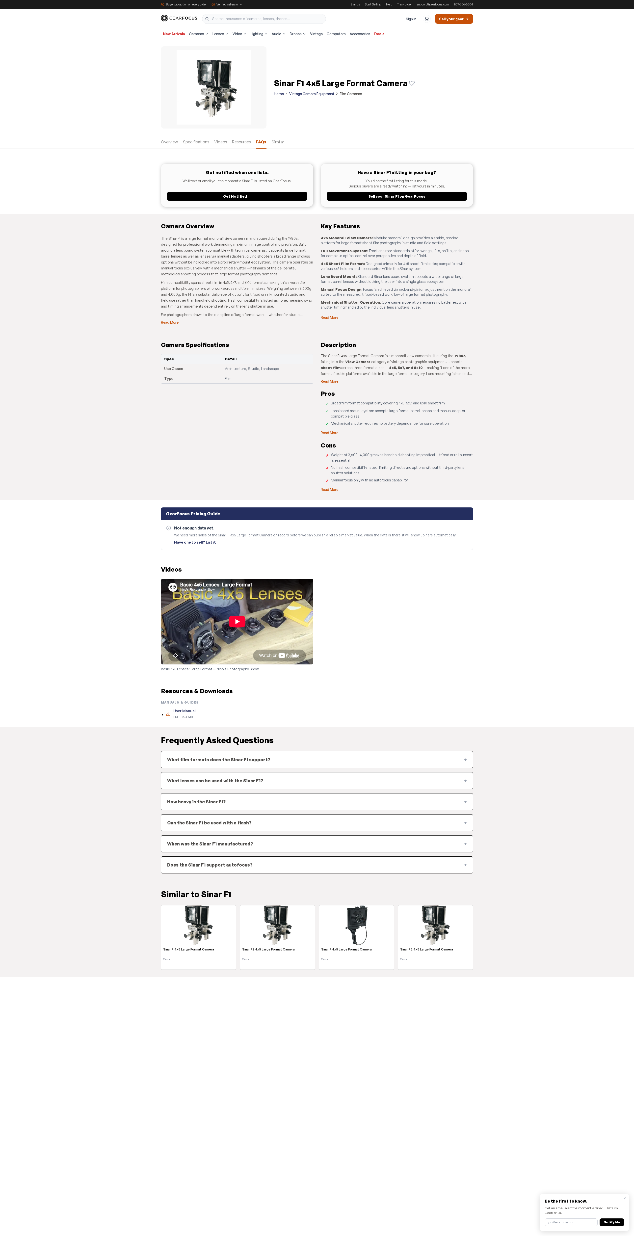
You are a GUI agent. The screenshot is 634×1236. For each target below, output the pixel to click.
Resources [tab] (241, 141)
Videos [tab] (220, 141)
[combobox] (264, 19)
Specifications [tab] (196, 141)
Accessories (360, 34)
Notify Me (612, 1222)
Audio (276, 34)
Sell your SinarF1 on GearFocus (397, 196)
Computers (336, 34)
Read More (170, 322)
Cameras (196, 34)
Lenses (218, 34)
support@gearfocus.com (433, 4)
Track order (404, 4)
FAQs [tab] (261, 141)
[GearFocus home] (179, 19)
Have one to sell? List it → (197, 542)
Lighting (257, 34)
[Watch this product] (411, 83)
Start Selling (373, 4)
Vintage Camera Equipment (311, 94)
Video (237, 34)
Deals (379, 34)
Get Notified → (237, 196)
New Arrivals (174, 34)
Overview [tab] (169, 141)
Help (389, 4)
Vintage (316, 34)
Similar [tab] (277, 141)
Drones (296, 34)
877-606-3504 (463, 4)
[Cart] (427, 19)
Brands (355, 4)
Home (279, 94)
